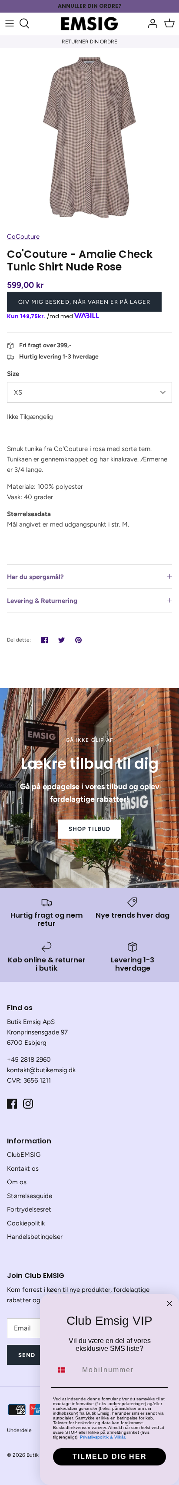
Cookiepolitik (26, 1223)
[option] (89, 137)
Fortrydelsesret (29, 1209)
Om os (17, 1182)
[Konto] (150, 23)
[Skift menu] (9, 23)
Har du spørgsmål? (35, 577)
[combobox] (65, 1370)
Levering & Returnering (42, 601)
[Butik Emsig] (89, 23)
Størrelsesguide (29, 1196)
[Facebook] (12, 1104)
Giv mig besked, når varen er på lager (84, 302)
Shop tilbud (89, 829)
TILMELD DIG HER (110, 1456)
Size (13, 374)
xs (18, 392)
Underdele (19, 1430)
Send (26, 1355)
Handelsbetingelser (35, 1237)
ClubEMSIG (23, 1155)
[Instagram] (28, 1104)
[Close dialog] (169, 1303)
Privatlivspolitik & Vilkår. (103, 1437)
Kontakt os (23, 1168)
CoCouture (23, 236)
